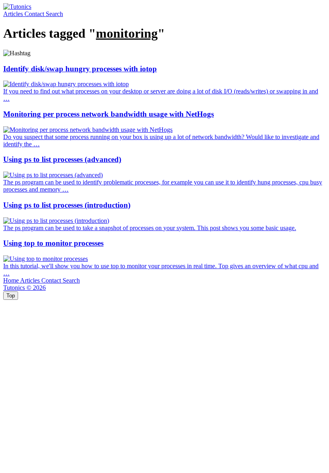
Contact (35, 13)
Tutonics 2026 (24, 287)
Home (11, 280)
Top (10, 296)
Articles (13, 13)
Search (54, 13)
